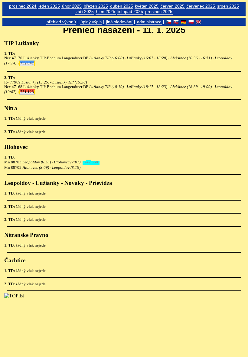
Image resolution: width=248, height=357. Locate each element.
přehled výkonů (61, 21)
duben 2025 (121, 6)
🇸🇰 (176, 21)
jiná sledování (119, 21)
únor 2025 (72, 6)
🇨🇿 (168, 21)
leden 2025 (49, 6)
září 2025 (85, 11)
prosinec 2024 (22, 6)
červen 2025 (172, 6)
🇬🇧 (198, 21)
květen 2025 (146, 6)
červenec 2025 (201, 6)
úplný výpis (91, 21)
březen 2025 (96, 6)
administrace (149, 21)
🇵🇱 (191, 21)
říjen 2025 (105, 11)
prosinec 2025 (158, 11)
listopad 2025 (130, 11)
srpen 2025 (228, 6)
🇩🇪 (183, 21)
